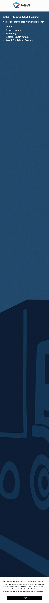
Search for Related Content (19, 40)
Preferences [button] (39, 591)
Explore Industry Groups (17, 37)
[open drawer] (40, 5)
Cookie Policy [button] (32, 589)
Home (8, 26)
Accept (24, 598)
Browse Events (13, 30)
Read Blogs (11, 33)
